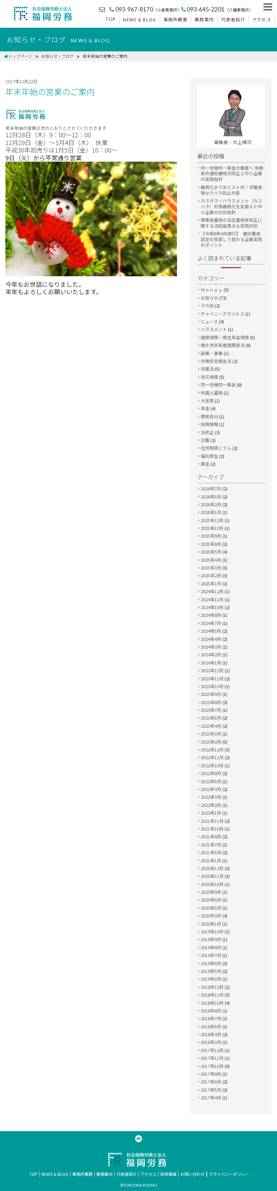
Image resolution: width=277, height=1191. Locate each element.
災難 (205, 440)
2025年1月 (211, 583)
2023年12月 (212, 670)
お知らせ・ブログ (57, 56)
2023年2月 (211, 742)
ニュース (209, 321)
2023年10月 (212, 686)
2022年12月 (212, 749)
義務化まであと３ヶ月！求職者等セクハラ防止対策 (231, 190)
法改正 (207, 432)
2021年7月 (211, 844)
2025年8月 (211, 544)
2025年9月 (211, 536)
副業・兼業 (212, 353)
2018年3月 (211, 1042)
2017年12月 (212, 1050)
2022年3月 (211, 797)
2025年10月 (212, 528)
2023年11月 (212, 678)
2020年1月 (211, 923)
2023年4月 (211, 726)
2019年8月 (211, 947)
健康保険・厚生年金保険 (225, 337)
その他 (207, 305)
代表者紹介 (233, 19)
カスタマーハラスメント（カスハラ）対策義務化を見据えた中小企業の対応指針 (231, 206)
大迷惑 (207, 400)
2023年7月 (211, 710)
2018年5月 (211, 1026)
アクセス (261, 19)
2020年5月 (211, 908)
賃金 (205, 464)
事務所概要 (175, 19)
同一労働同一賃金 (218, 384)
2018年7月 (211, 1018)
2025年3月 (211, 567)
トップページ (20, 56)
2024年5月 (211, 631)
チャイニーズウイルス (222, 313)
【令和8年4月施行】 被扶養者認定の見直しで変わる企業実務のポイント (231, 239)
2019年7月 (211, 955)
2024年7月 (211, 623)
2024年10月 (212, 607)
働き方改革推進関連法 (223, 345)
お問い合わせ (192, 1174)
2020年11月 (212, 876)
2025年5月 (211, 551)
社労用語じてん (216, 448)
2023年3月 (211, 733)
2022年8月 (211, 773)
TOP (110, 19)
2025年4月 (211, 560)
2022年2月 (211, 805)
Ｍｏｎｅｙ (212, 289)
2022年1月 (211, 813)
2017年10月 (212, 1066)
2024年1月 (211, 662)
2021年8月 (211, 836)
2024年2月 (211, 654)
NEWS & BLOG (139, 19)
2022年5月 (211, 781)
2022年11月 (212, 757)
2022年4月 (211, 789)
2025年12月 (212, 520)
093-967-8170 (148, 9)
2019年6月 (211, 963)
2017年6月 (211, 1081)
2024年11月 (212, 599)
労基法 (207, 369)
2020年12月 (212, 868)
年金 (205, 408)
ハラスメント (214, 329)
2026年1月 (211, 512)
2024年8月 (211, 615)
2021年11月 (212, 821)
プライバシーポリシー (229, 1174)
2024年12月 (212, 591)
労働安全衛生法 (216, 361)
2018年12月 (212, 987)
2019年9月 (211, 939)
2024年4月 (211, 639)
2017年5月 (211, 1090)
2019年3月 (211, 979)
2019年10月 (212, 931)
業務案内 (204, 19)
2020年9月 (211, 892)
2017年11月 (212, 1058)
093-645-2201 (220, 9)
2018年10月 (212, 1003)
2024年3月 (211, 647)
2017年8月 (211, 1074)
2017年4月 (211, 1097)
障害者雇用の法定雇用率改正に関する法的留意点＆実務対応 (231, 223)
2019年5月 (211, 971)
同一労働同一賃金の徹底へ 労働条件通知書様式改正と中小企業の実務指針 (232, 174)
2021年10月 (212, 828)
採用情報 (209, 424)
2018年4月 (211, 1034)
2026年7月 (211, 488)
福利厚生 (209, 456)
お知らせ (209, 298)
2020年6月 (211, 899)
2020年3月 (211, 915)
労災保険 (209, 377)
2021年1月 (211, 860)
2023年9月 (211, 694)
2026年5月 (211, 496)
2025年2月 (211, 575)
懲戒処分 (209, 416)
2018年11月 (212, 994)
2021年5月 (211, 852)
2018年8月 (211, 1010)
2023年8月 (211, 702)
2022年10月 (212, 765)
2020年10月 (212, 884)
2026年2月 (211, 504)
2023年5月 (211, 718)
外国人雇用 (212, 393)
